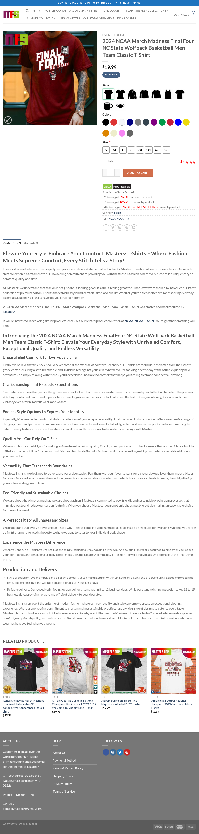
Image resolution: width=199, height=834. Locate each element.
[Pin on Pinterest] (127, 227)
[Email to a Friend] (120, 227)
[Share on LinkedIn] (134, 227)
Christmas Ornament (98, 18)
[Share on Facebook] (106, 227)
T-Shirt (36, 10)
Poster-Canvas (56, 10)
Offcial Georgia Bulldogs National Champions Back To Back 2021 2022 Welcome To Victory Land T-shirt (74, 704)
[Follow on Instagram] (113, 752)
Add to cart (138, 172)
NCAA (112, 218)
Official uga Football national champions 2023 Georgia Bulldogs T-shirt (172, 704)
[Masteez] (11, 14)
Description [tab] (12, 242)
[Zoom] (8, 120)
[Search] (27, 10)
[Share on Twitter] (113, 227)
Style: (107, 85)
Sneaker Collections (150, 10)
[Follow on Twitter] (120, 752)
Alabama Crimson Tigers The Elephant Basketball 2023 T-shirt (121, 702)
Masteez (9, 311)
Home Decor (110, 10)
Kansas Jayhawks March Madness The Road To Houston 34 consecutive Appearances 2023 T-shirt (24, 706)
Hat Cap (127, 10)
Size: (106, 142)
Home (106, 34)
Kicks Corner (126, 18)
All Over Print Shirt (84, 10)
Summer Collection (41, 18)
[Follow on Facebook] (106, 752)
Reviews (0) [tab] (31, 242)
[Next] (196, 686)
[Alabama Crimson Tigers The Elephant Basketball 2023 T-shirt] (124, 671)
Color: (107, 114)
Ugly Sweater (70, 18)
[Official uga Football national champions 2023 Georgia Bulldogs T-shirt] (173, 671)
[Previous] (3, 686)
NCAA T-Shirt (124, 218)
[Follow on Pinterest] (127, 752)
